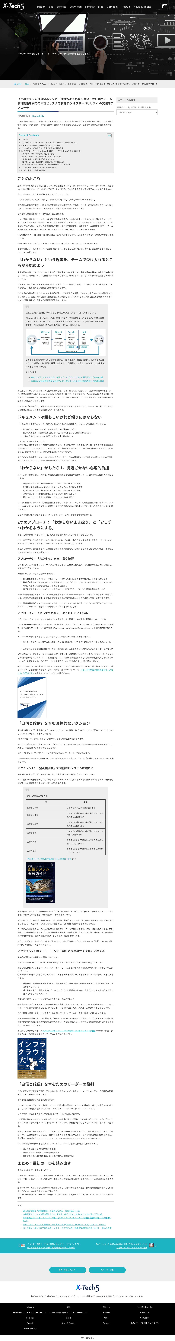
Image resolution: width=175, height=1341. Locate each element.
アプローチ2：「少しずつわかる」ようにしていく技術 (42, 156)
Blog (100, 6)
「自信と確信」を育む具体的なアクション (37, 159)
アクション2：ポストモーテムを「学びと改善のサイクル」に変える (47, 164)
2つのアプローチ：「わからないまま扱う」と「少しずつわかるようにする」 (51, 151)
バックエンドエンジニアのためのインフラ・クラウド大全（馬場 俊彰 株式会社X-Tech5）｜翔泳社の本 (67, 1228)
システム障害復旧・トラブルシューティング (68, 1312)
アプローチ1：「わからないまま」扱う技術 (39, 154)
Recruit (126, 6)
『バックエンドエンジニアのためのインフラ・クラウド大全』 (69, 1030)
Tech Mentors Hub (144, 1307)
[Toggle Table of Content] (108, 135)
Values (107, 1317)
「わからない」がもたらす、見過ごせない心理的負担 (42, 148)
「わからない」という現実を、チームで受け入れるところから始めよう (49, 142)
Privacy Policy (30, 1328)
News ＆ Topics (142, 6)
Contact (106, 1323)
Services (61, 6)
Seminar (90, 6)
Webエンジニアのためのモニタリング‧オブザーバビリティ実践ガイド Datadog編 (67, 377)
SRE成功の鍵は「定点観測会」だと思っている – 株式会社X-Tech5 (51, 1210)
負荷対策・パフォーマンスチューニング (30, 1312)
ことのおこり (26, 139)
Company (112, 6)
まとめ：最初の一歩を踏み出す (33, 170)
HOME (19, 84)
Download (75, 6)
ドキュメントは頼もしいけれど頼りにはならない (40, 145)
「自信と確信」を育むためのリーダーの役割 (38, 167)
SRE (51, 6)
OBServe (106, 1307)
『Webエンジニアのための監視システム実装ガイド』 (49, 858)
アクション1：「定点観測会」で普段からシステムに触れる (44, 162)
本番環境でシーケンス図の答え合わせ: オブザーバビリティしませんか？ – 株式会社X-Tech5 (62, 1214)
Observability (38, 116)
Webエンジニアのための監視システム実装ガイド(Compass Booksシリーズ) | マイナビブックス (64, 1224)
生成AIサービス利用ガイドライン (144, 1323)
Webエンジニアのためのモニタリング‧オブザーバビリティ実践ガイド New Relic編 (67, 380)
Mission (41, 6)
